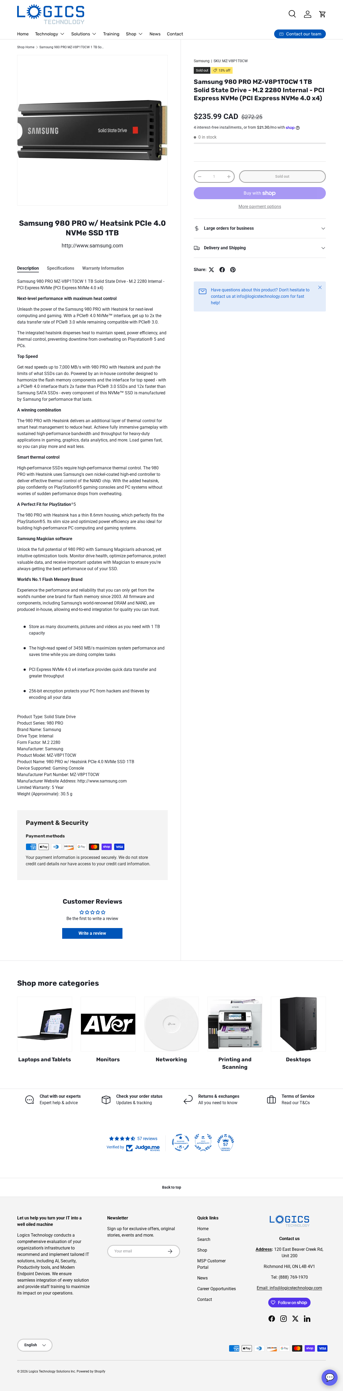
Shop (131, 33)
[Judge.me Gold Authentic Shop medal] (203, 1142)
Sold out (282, 176)
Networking (171, 1059)
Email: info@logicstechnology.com (289, 1287)
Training (111, 33)
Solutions (80, 33)
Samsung (202, 61)
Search (203, 1239)
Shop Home (25, 47)
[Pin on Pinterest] (233, 269)
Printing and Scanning (234, 1063)
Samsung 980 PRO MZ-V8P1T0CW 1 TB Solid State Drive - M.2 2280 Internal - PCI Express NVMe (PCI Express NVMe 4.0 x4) (71, 47)
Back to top (171, 1187)
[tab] (28, 268)
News (155, 33)
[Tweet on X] (211, 269)
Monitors (108, 1059)
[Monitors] (108, 1024)
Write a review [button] (92, 933)
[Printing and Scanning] (235, 1024)
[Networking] (171, 1024)
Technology (46, 33)
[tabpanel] (92, 537)
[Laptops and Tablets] (44, 1024)
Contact (175, 33)
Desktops (298, 1059)
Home (23, 33)
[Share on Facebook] (222, 269)
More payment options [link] (259, 206)
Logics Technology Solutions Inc (52, 1371)
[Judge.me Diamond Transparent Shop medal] (180, 1142)
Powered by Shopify (91, 1371)
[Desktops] (298, 1024)
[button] (323, 14)
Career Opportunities (216, 1288)
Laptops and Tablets (44, 1059)
